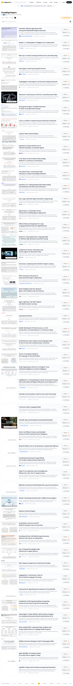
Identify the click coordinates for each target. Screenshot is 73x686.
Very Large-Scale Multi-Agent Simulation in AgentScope (36, 199)
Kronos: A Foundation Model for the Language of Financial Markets (29, 355)
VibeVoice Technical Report (27, 511)
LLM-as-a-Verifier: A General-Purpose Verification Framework (37, 121)
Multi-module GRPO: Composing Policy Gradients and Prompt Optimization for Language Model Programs (35, 628)
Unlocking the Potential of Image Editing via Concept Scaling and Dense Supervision (32, 459)
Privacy (20, 683)
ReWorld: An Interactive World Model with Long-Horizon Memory (38, 485)
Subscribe (49, 6)
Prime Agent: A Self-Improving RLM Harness (32, 68)
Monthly (11, 17)
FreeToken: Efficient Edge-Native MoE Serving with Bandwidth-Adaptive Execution (32, 29)
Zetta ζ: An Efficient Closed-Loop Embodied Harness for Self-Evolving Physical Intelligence (33, 433)
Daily (3, 17)
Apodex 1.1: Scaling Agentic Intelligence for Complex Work (36, 42)
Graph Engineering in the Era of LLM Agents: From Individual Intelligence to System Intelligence (34, 368)
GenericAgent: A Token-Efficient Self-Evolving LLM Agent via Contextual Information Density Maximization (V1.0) (36, 615)
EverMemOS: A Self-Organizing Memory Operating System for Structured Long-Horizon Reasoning (34, 602)
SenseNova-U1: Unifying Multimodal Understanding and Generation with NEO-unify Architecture (35, 186)
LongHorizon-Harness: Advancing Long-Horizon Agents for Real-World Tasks (31, 251)
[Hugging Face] (39, 683)
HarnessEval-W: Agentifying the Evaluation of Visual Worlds (37, 589)
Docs (51, 2)
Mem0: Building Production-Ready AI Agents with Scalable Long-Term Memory (31, 290)
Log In (63, 2)
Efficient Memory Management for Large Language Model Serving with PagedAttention (33, 225)
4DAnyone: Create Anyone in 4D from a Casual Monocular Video (38, 94)
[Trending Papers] (15, 17)
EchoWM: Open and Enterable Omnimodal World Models (36, 420)
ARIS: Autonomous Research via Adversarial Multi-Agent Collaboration (30, 277)
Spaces (45, 2)
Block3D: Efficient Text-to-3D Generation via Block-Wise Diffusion (38, 446)
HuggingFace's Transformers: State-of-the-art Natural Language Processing (31, 576)
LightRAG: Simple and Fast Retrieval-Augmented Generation (37, 667)
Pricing (56, 2)
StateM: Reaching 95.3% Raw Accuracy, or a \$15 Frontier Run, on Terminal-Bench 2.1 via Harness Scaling (36, 329)
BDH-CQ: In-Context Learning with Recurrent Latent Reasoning (38, 55)
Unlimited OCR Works (25, 316)
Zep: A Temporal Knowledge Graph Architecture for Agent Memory (29, 550)
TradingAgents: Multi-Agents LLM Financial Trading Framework (38, 82)
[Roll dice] (70, 22)
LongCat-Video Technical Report (29, 133)
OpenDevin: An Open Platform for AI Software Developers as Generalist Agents (31, 147)
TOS (14, 683)
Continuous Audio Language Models (30, 407)
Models (32, 2)
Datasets (39, 2)
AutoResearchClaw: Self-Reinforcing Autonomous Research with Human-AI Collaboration (34, 537)
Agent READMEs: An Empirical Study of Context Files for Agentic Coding (30, 654)
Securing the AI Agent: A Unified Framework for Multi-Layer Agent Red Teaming (32, 107)
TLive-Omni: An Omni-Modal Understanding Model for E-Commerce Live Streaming (32, 160)
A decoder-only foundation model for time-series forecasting (37, 394)
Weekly (6, 17)
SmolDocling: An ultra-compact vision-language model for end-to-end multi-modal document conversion (35, 342)
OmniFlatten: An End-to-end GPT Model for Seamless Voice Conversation (31, 524)
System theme (6, 683)
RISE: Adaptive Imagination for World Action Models (34, 563)
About (26, 683)
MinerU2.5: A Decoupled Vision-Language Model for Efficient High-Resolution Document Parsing (33, 238)
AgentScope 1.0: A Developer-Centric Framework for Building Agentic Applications (32, 212)
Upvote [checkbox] (66, 29)
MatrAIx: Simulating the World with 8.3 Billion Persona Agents (37, 498)
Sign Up (69, 2)
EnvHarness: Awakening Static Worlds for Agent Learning (36, 264)
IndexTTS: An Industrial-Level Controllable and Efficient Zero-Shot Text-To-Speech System (33, 472)
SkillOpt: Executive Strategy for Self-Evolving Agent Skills (36, 641)
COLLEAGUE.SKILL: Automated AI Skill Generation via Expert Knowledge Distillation (32, 173)
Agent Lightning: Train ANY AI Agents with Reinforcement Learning (30, 303)
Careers (33, 683)
